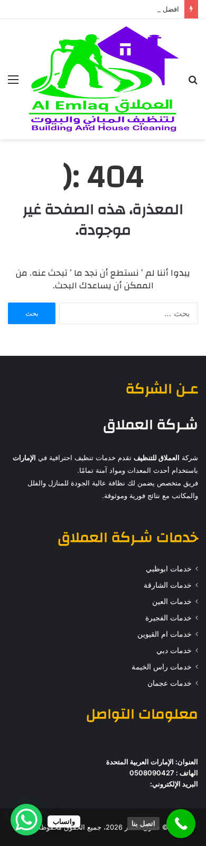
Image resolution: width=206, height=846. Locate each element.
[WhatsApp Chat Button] (26, 819)
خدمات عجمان (169, 683)
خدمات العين (172, 601)
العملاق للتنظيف (157, 457)
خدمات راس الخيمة (162, 667)
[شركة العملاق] (103, 79)
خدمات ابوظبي (169, 569)
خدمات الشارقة (168, 585)
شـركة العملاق (150, 425)
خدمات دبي (174, 650)
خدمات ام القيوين (164, 634)
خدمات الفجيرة (168, 618)
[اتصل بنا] (180, 823)
